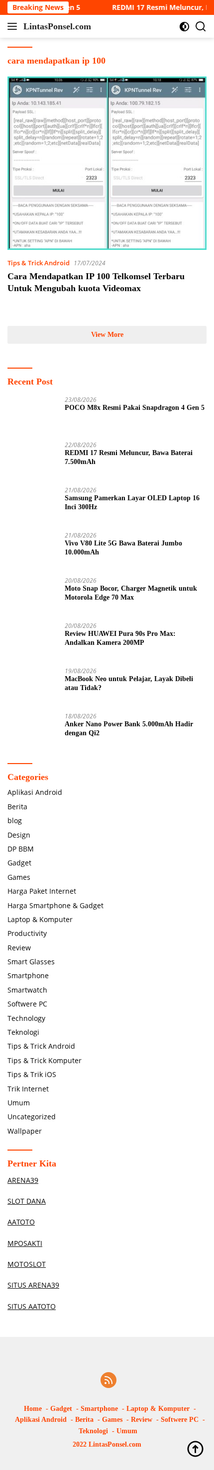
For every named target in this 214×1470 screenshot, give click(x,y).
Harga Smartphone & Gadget (55, 905)
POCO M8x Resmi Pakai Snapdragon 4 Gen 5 (135, 407)
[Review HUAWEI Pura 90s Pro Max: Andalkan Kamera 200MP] (32, 641)
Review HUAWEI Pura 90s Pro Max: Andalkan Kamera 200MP (120, 638)
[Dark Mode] (184, 26)
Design (18, 835)
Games (18, 877)
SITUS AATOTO (31, 1306)
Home (33, 1408)
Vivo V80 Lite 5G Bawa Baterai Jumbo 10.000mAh (123, 548)
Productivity (27, 933)
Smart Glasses (31, 961)
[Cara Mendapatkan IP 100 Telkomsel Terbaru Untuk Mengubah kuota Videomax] (107, 163)
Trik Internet (28, 1088)
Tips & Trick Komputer (44, 1060)
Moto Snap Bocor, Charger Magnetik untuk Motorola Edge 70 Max (131, 593)
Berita (17, 806)
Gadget (19, 862)
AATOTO (21, 1222)
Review (19, 947)
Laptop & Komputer (40, 919)
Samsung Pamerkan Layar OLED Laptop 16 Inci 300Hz (132, 502)
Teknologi (23, 1032)
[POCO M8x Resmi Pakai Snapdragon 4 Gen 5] (32, 415)
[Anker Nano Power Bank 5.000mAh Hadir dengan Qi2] (32, 731)
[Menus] (14, 26)
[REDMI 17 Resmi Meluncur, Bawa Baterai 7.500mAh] (32, 460)
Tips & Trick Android (38, 262)
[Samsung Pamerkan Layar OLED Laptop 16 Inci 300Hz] (32, 505)
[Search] (201, 26)
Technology (26, 1018)
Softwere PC (27, 1003)
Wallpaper (24, 1131)
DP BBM (20, 848)
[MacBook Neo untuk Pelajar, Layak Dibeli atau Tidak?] (32, 686)
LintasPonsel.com (57, 26)
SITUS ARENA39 (33, 1285)
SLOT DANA (26, 1201)
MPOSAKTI (24, 1243)
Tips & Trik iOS (31, 1074)
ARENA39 (22, 1180)
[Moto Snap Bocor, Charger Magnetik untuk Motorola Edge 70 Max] (32, 596)
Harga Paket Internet (41, 891)
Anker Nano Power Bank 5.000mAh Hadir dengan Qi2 (129, 728)
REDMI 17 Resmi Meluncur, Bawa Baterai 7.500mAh (129, 457)
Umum (18, 1102)
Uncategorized (31, 1116)
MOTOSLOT (26, 1264)
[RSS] (108, 1381)
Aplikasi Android (34, 792)
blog (14, 820)
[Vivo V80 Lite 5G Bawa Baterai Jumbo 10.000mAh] (32, 550)
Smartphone (28, 975)
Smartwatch (27, 990)
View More (107, 334)
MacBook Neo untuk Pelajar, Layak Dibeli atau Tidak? (129, 683)
